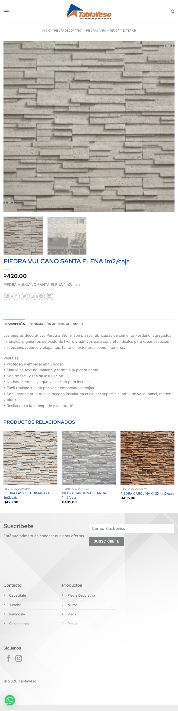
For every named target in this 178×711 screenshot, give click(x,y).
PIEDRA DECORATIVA (68, 30)
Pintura (73, 624)
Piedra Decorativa (81, 595)
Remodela (17, 614)
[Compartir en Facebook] (16, 296)
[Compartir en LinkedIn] (49, 296)
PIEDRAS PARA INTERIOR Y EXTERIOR (111, 30)
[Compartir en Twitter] (24, 296)
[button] (6, 11)
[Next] (165, 126)
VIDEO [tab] (78, 324)
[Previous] (13, 126)
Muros (73, 605)
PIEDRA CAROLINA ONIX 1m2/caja (147, 493)
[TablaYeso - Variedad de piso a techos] (89, 12)
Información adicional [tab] (49, 324)
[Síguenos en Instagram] (18, 659)
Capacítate (17, 595)
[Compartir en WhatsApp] (8, 296)
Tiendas (15, 605)
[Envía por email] (33, 296)
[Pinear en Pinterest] (41, 296)
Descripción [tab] (14, 324)
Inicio (46, 30)
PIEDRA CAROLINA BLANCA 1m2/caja (84, 495)
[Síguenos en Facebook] (8, 659)
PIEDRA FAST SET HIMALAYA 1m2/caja (26, 495)
